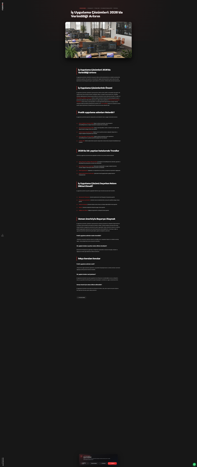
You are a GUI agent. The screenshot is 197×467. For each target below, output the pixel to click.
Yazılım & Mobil (83, 8)
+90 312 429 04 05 (3, 462)
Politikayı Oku (84, 463)
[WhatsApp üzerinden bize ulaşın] (194, 464)
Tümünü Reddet (94, 463)
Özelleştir (104, 463)
